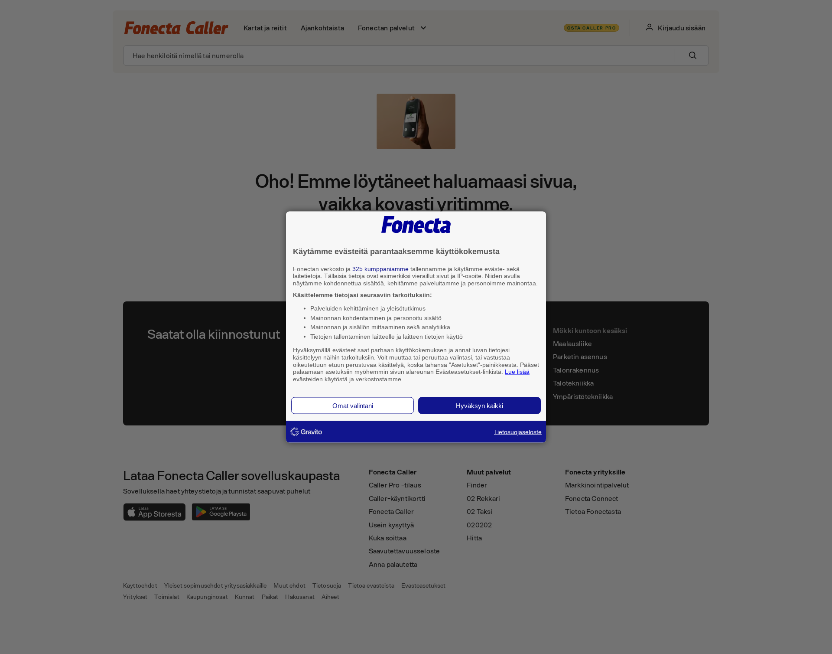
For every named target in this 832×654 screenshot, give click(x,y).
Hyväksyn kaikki (479, 405)
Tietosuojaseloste (518, 431)
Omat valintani (352, 405)
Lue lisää (517, 371)
